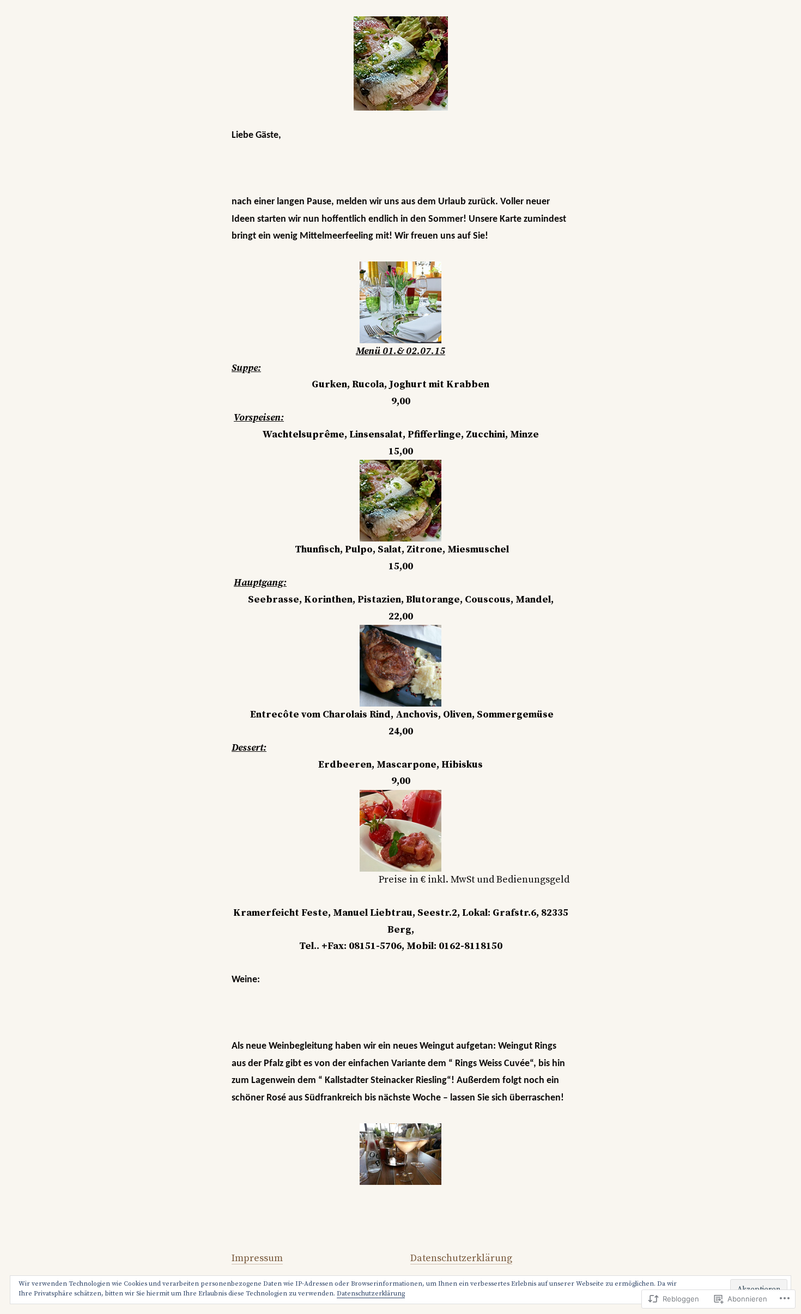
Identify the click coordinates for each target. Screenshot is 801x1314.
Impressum (257, 1258)
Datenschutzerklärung (461, 1258)
